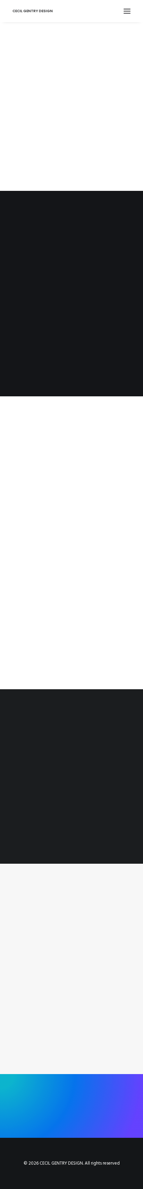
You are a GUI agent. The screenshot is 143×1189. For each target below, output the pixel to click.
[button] (127, 11)
